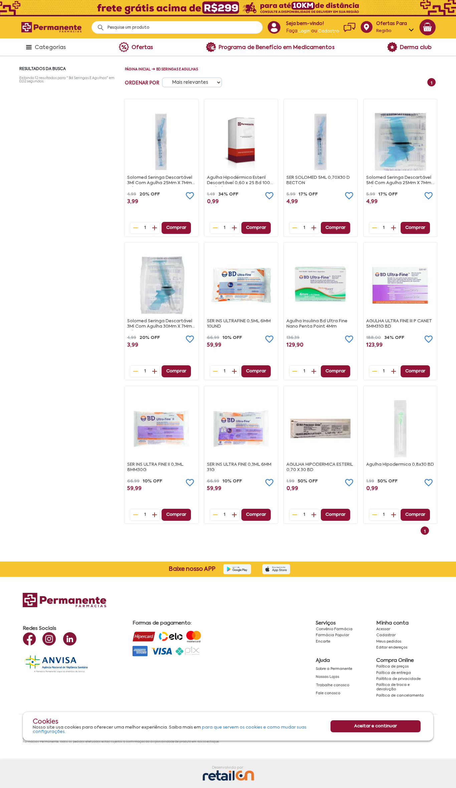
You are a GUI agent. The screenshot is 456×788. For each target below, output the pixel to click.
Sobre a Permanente (334, 669)
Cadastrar (386, 635)
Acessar (383, 629)
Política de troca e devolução (393, 687)
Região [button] (384, 31)
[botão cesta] (428, 27)
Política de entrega (393, 673)
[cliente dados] (274, 27)
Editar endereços (391, 648)
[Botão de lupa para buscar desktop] (98, 25)
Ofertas (142, 47)
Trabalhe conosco (332, 685)
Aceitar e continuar (375, 726)
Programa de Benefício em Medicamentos (276, 47)
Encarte (323, 642)
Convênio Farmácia (334, 629)
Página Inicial (138, 69)
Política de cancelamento (400, 696)
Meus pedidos (388, 642)
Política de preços (392, 667)
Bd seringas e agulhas (177, 69)
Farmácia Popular (332, 635)
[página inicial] (51, 27)
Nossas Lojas (327, 677)
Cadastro (328, 31)
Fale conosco (328, 693)
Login (304, 31)
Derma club (416, 47)
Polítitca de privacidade (398, 679)
